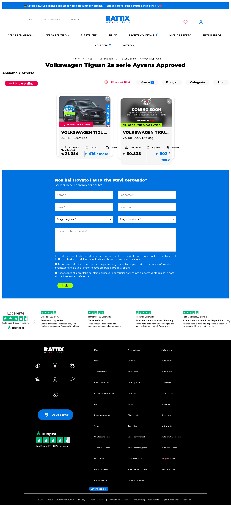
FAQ (96, 404)
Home (76, 58)
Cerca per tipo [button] (56, 35)
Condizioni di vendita (137, 480)
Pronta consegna (142, 35)
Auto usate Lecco (169, 447)
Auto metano (100, 371)
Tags (89, 58)
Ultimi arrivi (212, 35)
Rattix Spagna (100, 480)
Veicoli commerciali (136, 437)
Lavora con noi (99, 489)
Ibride (112, 35)
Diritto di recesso (101, 469)
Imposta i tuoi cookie (119, 500)
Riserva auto (133, 415)
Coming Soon (134, 382)
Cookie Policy (97, 500)
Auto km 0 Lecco (102, 447)
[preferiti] (185, 22)
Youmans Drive (168, 469)
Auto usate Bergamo (137, 447)
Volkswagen (106, 58)
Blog (30, 19)
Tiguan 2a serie (128, 58)
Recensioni (166, 415)
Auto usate (133, 371)
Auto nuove (167, 371)
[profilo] (201, 22)
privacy (135, 259)
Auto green (167, 350)
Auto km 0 (167, 361)
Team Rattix (133, 426)
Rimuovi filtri (120, 82)
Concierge (166, 382)
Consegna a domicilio (104, 393)
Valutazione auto (102, 437)
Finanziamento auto (137, 469)
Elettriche (89, 35)
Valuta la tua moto (136, 458)
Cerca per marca (20, 35)
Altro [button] (127, 45)
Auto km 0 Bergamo (171, 437)
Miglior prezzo (180, 35)
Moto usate (99, 458)
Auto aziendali (134, 350)
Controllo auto (168, 393)
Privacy (81, 500)
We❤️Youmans (168, 458)
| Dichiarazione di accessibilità (177, 500)
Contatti (74, 19)
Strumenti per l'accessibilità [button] (146, 500)
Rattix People (50, 19)
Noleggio (102, 45)
